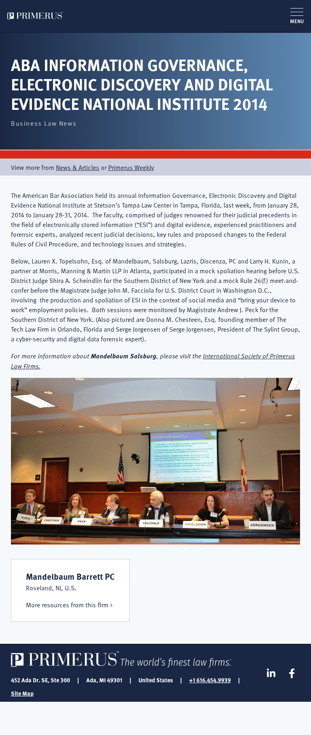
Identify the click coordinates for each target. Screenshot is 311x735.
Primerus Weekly (131, 167)
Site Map (22, 693)
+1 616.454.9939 (210, 680)
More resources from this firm (67, 604)
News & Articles (77, 167)
